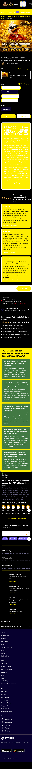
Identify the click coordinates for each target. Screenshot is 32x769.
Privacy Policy (16, 742)
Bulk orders (5, 656)
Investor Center (6, 666)
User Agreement (5, 742)
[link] (5, 538)
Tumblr (7, 728)
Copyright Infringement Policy (11, 626)
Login (3, 650)
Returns (3, 694)
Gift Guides (5, 636)
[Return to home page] (10, 4)
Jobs (3, 678)
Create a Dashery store (8, 684)
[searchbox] (16, 533)
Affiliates (4, 672)
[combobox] (23, 4)
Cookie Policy (25, 742)
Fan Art (3, 638)
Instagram (8, 719)
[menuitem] (4, 12)
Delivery (4, 691)
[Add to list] (3, 507)
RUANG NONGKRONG (24, 16)
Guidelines (4, 700)
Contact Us (5, 709)
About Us (4, 663)
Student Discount (7, 647)
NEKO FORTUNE (12, 16)
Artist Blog (4, 681)
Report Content (6, 621)
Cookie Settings (6, 711)
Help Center (5, 697)
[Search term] (23, 4)
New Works (5, 641)
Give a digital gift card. (20, 303)
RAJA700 (4, 12)
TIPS (2, 19)
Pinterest (8, 731)
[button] (23, 510)
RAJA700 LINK (25, 12)
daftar (3, 653)
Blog (2, 644)
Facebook (8, 722)
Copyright (4, 706)
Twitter (7, 725)
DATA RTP (14, 12)
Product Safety (6, 703)
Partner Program (6, 669)
